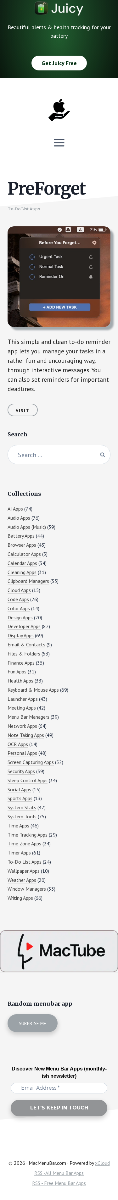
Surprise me (32, 1023)
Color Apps (19, 608)
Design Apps (20, 617)
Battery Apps (21, 536)
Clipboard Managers (28, 581)
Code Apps (18, 599)
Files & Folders (24, 653)
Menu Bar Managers (28, 717)
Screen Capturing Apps (31, 762)
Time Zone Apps (24, 843)
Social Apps (19, 789)
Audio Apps (19, 518)
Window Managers (27, 889)
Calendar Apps (22, 563)
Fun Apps (17, 671)
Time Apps (18, 825)
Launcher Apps (23, 699)
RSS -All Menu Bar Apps (59, 1173)
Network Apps (22, 726)
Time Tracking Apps (28, 835)
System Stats (22, 807)
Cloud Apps (19, 590)
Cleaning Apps (22, 572)
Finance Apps (21, 663)
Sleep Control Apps (28, 780)
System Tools (22, 816)
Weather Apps (22, 880)
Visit (23, 410)
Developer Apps (24, 626)
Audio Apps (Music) (27, 527)
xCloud (102, 1163)
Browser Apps (22, 545)
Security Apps (21, 771)
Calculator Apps (24, 554)
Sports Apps (20, 798)
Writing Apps (20, 898)
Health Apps (20, 680)
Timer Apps (19, 852)
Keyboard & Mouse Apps (33, 690)
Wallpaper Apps (24, 871)
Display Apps (21, 635)
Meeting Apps (22, 708)
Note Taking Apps (26, 735)
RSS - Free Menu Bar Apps (59, 1183)
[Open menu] (59, 143)
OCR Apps (18, 744)
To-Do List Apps (24, 209)
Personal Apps (22, 753)
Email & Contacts (26, 644)
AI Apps (15, 509)
